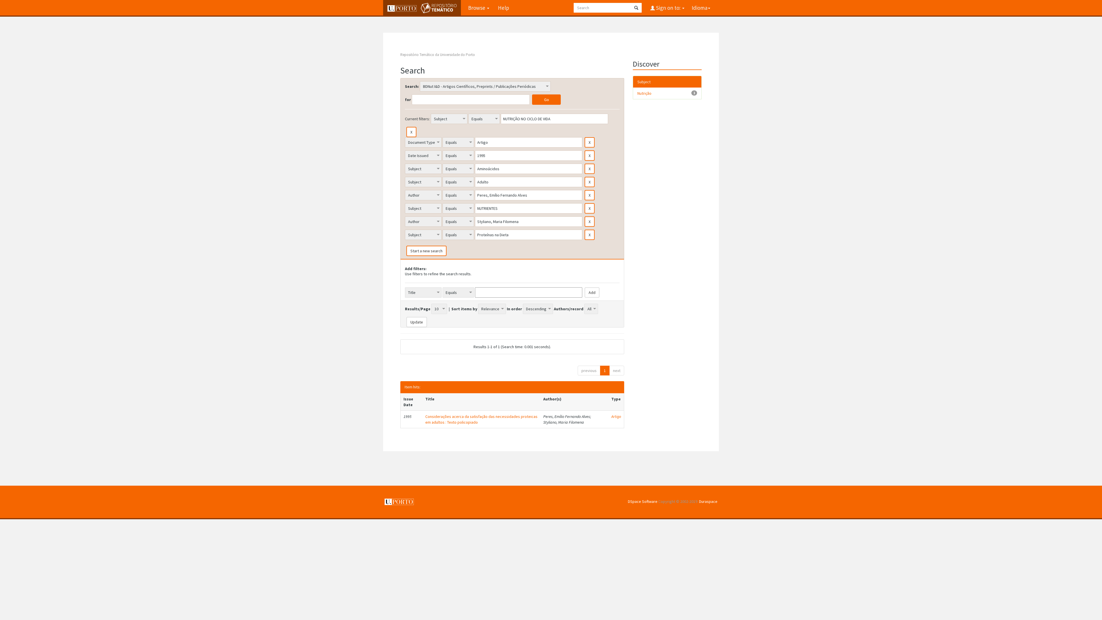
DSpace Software (642, 501)
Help (503, 7)
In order (514, 308)
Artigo (616, 416)
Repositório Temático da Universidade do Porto (437, 54)
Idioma (699, 7)
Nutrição (644, 93)
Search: (412, 86)
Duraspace (708, 501)
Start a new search (426, 250)
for (408, 99)
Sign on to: (668, 7)
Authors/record (568, 308)
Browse (477, 7)
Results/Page (417, 308)
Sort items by (464, 308)
